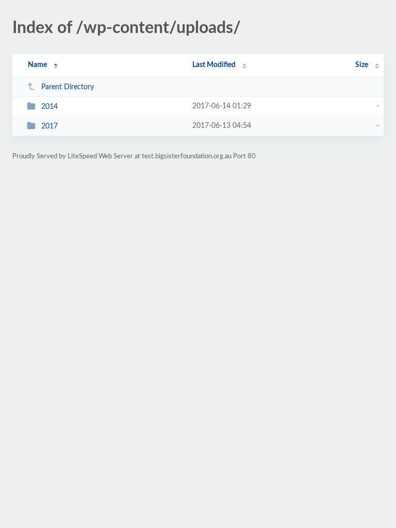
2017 (49, 126)
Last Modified (214, 65)
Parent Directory (67, 87)
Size (361, 65)
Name (37, 65)
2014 (49, 106)
